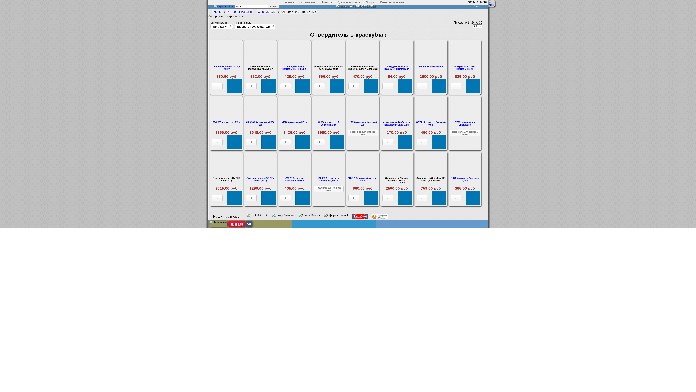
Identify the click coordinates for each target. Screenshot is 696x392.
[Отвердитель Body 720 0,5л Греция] (226, 52)
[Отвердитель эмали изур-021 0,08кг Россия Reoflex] (396, 52)
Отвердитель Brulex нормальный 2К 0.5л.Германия (465, 69)
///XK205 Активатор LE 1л (226, 122)
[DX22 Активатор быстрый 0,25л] (465, 164)
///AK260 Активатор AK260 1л (260, 123)
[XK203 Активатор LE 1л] (294, 108)
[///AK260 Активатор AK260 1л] (260, 108)
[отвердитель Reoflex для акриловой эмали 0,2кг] (396, 108)
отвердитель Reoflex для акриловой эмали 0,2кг (396, 123)
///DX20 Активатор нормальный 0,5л (294, 179)
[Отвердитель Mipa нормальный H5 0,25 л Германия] (294, 52)
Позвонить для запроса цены (362, 133)
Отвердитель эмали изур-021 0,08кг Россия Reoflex (396, 69)
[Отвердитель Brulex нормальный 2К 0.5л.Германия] (465, 52)
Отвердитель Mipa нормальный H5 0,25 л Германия (294, 69)
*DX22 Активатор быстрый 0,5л (362, 179)
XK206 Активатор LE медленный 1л (328, 123)
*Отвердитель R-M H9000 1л (431, 66)
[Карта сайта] (223, 6)
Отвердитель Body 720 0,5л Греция (226, 67)
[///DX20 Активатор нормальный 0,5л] (294, 164)
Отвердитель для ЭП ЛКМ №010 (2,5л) (260, 179)
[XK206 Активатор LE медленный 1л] (328, 108)
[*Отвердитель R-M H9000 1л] (431, 52)
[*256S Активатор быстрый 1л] (362, 108)
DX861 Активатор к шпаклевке (465, 123)
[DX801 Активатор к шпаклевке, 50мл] (328, 164)
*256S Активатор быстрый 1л (363, 123)
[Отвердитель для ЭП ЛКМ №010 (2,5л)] (260, 164)
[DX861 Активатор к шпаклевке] (465, 108)
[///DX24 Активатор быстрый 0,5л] (431, 108)
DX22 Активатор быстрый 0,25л (465, 179)
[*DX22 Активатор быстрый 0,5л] (362, 164)
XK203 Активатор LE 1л (294, 122)
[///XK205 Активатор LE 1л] (226, 108)
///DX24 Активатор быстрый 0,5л (431, 123)
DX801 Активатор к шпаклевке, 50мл (328, 179)
